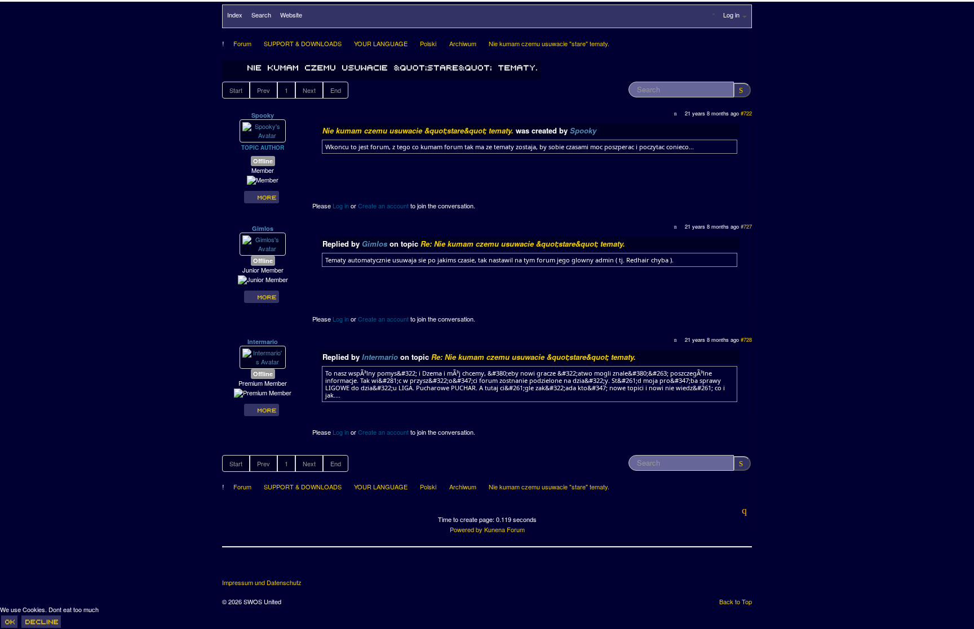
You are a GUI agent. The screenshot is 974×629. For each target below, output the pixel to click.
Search (261, 14)
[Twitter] (252, 567)
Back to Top (735, 601)
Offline (263, 161)
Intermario (262, 341)
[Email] (294, 567)
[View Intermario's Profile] (263, 356)
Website (291, 14)
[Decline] (41, 621)
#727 (746, 226)
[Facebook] (231, 567)
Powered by (466, 529)
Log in (341, 205)
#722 (746, 113)
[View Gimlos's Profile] (263, 243)
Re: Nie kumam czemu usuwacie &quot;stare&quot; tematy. (522, 243)
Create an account (383, 205)
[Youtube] (273, 567)
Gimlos (262, 228)
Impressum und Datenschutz (262, 582)
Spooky (262, 115)
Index (234, 14)
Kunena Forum (504, 529)
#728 (746, 340)
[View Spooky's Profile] (263, 130)
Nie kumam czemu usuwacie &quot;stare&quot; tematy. (417, 130)
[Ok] (9, 621)
